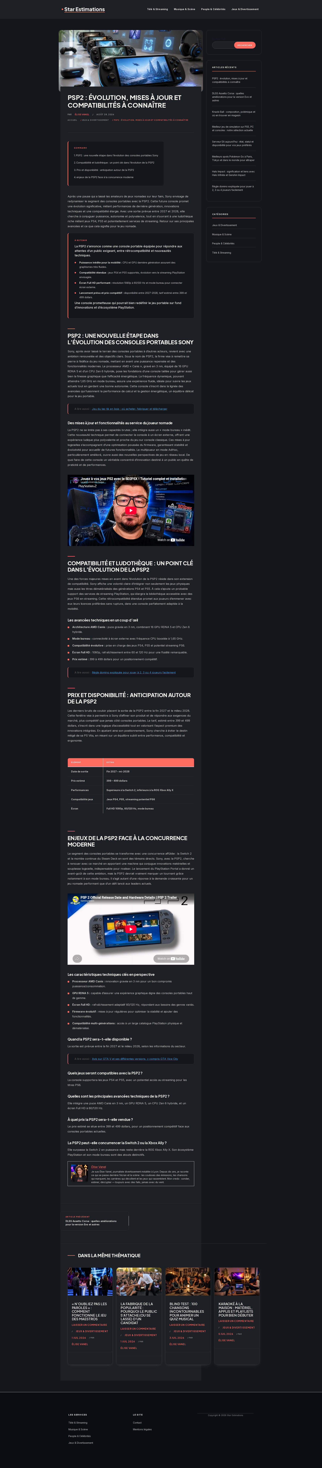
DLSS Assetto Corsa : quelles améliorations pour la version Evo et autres (232, 97)
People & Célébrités (213, 9)
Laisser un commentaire (89, 1324)
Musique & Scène (184, 9)
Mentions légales (142, 1429)
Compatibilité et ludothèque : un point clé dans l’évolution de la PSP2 (115, 162)
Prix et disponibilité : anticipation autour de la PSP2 (105, 170)
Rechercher (219, 38)
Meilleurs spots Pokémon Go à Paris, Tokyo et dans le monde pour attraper (233, 158)
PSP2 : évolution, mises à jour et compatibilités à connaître (229, 80)
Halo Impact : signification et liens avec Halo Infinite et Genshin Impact (233, 173)
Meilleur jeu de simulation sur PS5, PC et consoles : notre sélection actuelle (233, 128)
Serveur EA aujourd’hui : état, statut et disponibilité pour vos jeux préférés (233, 143)
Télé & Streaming (157, 9)
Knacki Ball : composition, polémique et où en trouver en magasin (233, 113)
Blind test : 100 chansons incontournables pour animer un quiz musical (187, 1311)
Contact (137, 1422)
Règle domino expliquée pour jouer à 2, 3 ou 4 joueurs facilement (233, 188)
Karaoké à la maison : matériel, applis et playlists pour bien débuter (236, 1309)
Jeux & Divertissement (245, 9)
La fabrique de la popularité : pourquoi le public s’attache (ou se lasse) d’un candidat (139, 1313)
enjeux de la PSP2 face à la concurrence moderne (104, 177)
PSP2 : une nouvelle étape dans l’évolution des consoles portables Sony (117, 155)
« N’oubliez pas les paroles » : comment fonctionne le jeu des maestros (89, 1311)
